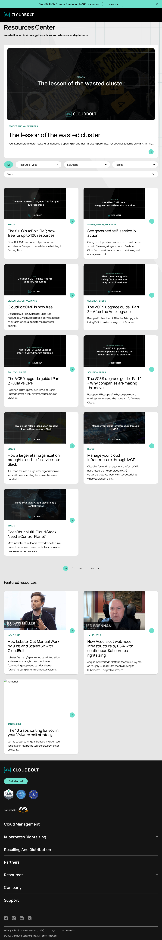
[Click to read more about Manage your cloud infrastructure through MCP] (121, 448)
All (8, 164)
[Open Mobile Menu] (155, 14)
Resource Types (28, 164)
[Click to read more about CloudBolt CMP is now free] (41, 297)
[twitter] (29, 918)
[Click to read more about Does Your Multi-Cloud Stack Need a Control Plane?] (41, 522)
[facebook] (6, 918)
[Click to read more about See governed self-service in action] (121, 223)
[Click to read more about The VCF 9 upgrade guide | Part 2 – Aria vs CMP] (41, 371)
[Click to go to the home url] (19, 14)
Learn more (112, 4)
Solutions (72, 164)
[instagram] (14, 918)
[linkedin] (22, 918)
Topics (119, 164)
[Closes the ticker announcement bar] (157, 4)
